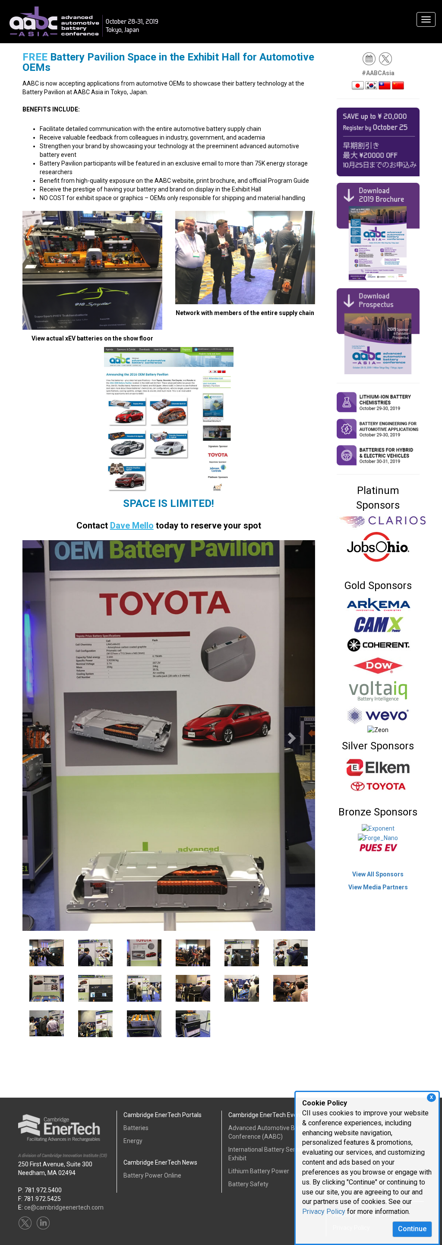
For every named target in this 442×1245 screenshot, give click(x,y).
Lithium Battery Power (258, 1171)
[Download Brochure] (378, 231)
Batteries (135, 1127)
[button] (44, 735)
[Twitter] (386, 58)
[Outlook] (369, 58)
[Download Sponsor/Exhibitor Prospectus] (378, 330)
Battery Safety (248, 1184)
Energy (132, 1140)
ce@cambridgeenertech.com (64, 1207)
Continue (412, 1229)
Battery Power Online (152, 1175)
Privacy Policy (323, 1211)
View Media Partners (378, 887)
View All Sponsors (378, 874)
